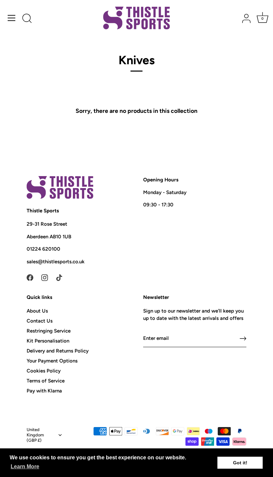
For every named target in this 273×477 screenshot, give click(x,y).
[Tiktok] (59, 277)
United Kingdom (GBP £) (35, 435)
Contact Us (40, 321)
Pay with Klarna (44, 391)
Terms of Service (46, 381)
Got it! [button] (240, 462)
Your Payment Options (52, 361)
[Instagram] (44, 277)
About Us (37, 311)
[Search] (27, 19)
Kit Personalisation (48, 341)
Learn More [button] (25, 466)
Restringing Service (49, 331)
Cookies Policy (44, 371)
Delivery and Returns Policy (58, 351)
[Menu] (11, 18)
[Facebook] (30, 277)
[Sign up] (243, 338)
